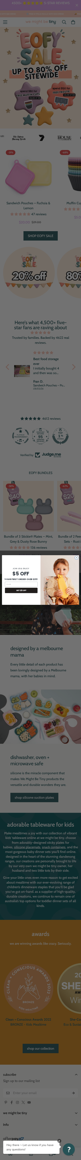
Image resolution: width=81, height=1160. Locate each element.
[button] (69, 1149)
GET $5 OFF (21, 590)
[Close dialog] (76, 558)
